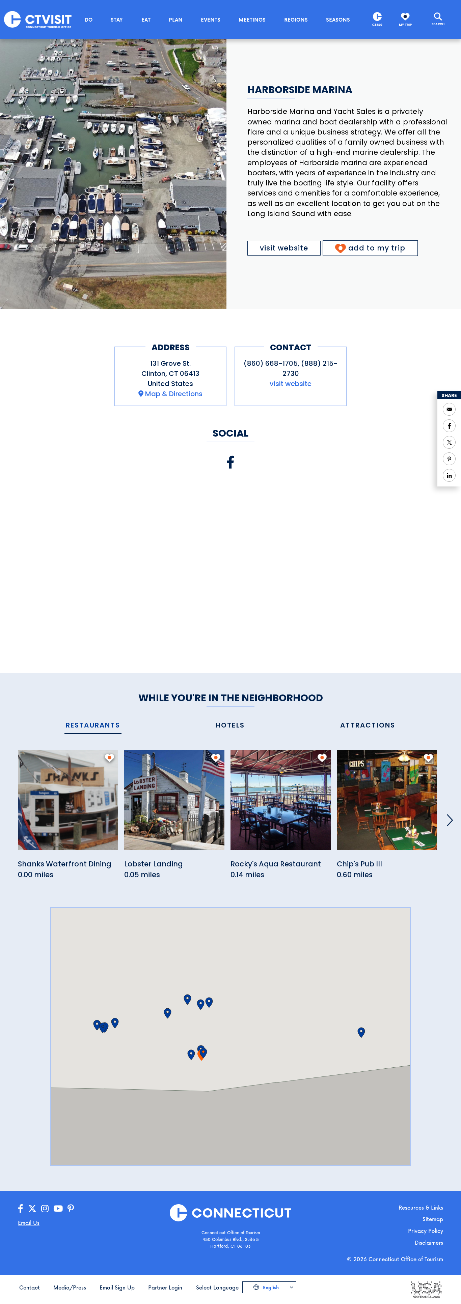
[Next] (450, 820)
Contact (29, 1287)
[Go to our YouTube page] (58, 1208)
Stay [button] (117, 20)
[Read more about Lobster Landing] (174, 803)
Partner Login (165, 1287)
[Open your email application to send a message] (449, 409)
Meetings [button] (252, 20)
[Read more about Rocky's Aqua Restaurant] (281, 803)
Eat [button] (146, 20)
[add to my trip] (109, 758)
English (270, 1287)
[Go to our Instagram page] (45, 1208)
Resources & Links (421, 1207)
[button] (203, 1053)
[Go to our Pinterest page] (70, 1208)
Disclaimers (429, 1242)
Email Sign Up (117, 1287)
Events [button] (210, 20)
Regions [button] (296, 20)
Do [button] (88, 20)
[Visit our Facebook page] (230, 462)
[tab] (92, 725)
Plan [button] (176, 20)
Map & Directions (173, 393)
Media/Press (69, 1287)
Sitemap (433, 1219)
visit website (284, 248)
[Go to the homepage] (38, 19)
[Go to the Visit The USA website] (426, 1289)
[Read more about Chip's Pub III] (387, 803)
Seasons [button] (338, 20)
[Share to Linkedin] (449, 475)
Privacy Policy (425, 1230)
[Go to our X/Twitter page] (32, 1208)
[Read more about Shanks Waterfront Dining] (68, 803)
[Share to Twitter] (449, 442)
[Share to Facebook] (449, 425)
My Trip (405, 24)
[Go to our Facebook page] (20, 1208)
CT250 (377, 24)
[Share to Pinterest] (449, 458)
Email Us (28, 1222)
